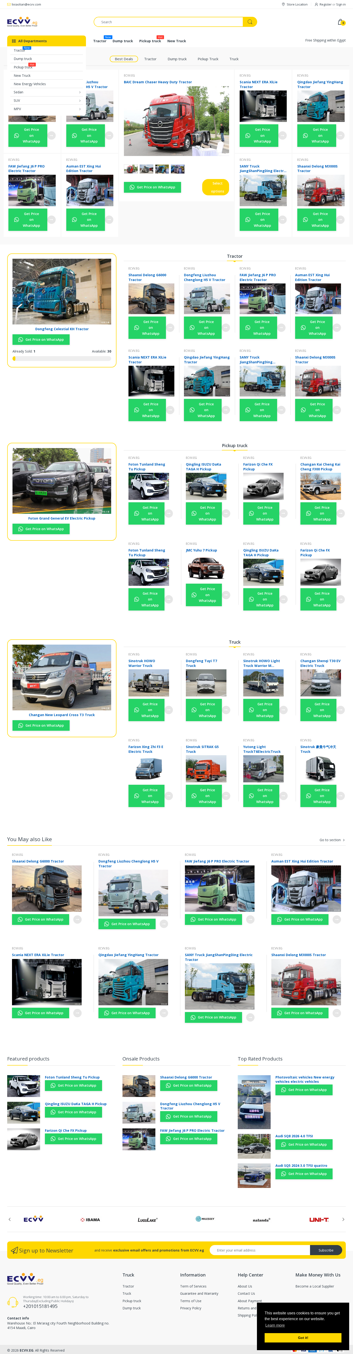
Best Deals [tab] (124, 58)
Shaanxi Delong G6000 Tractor (147, 277)
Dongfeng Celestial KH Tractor (62, 329)
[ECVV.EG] (46, 22)
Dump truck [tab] (177, 58)
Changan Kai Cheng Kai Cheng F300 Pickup (320, 466)
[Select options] (51, 135)
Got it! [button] (303, 1338)
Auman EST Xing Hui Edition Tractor (83, 168)
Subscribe (326, 1250)
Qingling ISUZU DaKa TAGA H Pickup (203, 466)
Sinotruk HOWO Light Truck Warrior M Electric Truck (261, 663)
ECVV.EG (13, 160)
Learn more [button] (275, 1325)
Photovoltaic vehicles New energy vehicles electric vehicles (305, 1079)
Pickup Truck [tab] (208, 58)
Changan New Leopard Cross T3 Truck (62, 715)
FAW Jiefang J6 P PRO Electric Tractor (26, 168)
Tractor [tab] (150, 58)
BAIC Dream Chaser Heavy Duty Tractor (158, 82)
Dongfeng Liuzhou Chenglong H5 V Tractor (87, 84)
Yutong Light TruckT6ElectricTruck (262, 749)
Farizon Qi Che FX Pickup (258, 466)
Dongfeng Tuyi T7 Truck (201, 663)
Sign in (341, 4)
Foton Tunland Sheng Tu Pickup (146, 466)
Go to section (330, 840)
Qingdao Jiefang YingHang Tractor (320, 84)
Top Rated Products (260, 1058)
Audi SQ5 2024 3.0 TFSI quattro (301, 1165)
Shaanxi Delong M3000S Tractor (317, 168)
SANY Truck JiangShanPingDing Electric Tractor (263, 168)
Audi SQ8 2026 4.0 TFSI (294, 1136)
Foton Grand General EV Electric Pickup (61, 518)
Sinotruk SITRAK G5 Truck (202, 749)
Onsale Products (141, 1058)
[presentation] (9, 1219)
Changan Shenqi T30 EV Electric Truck (320, 663)
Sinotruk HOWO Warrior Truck (141, 663)
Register (326, 4)
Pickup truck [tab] (235, 445)
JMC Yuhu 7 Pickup (201, 550)
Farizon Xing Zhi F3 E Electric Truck (145, 749)
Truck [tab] (233, 58)
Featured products (28, 1058)
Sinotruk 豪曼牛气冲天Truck (318, 749)
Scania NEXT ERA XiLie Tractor (259, 84)
